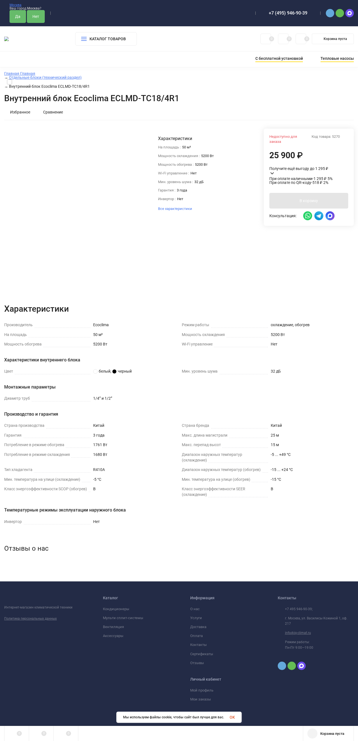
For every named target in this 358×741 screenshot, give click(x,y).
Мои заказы (200, 699)
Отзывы (197, 663)
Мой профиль (201, 690)
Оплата (196, 636)
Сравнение (53, 112)
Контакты (198, 645)
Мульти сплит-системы (123, 618)
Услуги (196, 618)
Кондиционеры (116, 609)
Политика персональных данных (30, 619)
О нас (195, 609)
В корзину (309, 200)
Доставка (198, 627)
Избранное (20, 112)
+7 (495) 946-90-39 (288, 13)
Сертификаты (201, 654)
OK (232, 717)
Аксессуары (113, 636)
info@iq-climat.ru (298, 633)
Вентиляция (113, 627)
